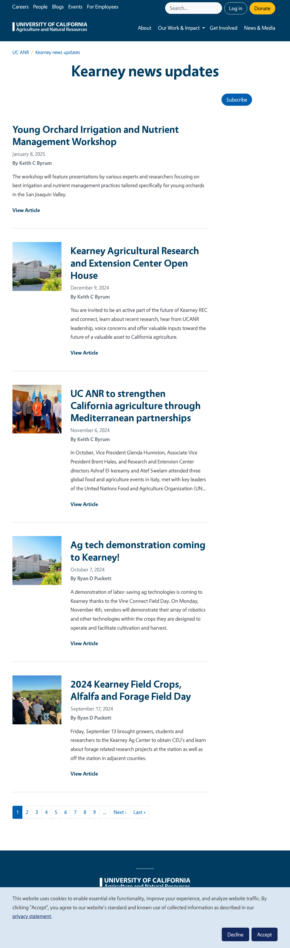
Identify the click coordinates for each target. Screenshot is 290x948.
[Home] (49, 27)
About (144, 27)
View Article (26, 210)
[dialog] (145, 917)
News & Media (259, 27)
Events (75, 6)
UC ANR (20, 52)
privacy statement (31, 916)
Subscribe (236, 99)
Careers (20, 6)
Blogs (58, 6)
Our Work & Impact (179, 27)
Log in (235, 8)
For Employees (102, 6)
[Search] (218, 8)
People (40, 6)
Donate (262, 8)
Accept (264, 934)
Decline (235, 934)
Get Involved (223, 27)
